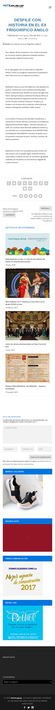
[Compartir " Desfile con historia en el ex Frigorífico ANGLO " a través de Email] (25, 188)
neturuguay (23, 35)
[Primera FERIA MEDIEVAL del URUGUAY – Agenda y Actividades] (27, 368)
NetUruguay (16, 698)
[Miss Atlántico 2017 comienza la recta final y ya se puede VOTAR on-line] (27, 283)
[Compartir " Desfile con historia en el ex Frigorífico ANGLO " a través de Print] (30, 188)
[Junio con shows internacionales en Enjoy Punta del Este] (27, 325)
